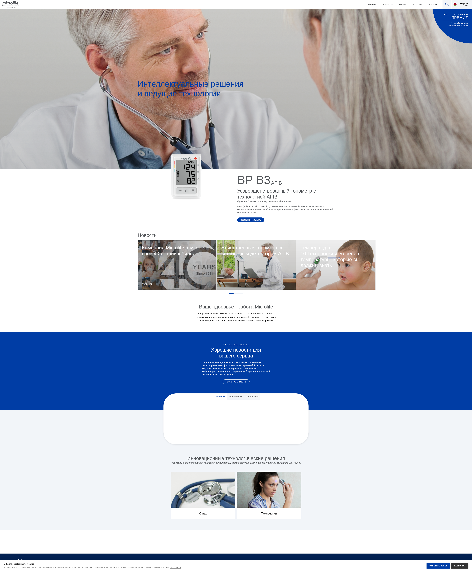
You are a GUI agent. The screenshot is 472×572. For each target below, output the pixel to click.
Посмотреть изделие (250, 220)
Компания (433, 4)
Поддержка (417, 4)
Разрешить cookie (438, 566)
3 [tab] (240, 293)
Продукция (371, 4)
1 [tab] (231, 293)
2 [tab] (236, 293)
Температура (315, 247)
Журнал (402, 4)
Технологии (387, 4)
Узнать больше (175, 567)
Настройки (459, 566)
